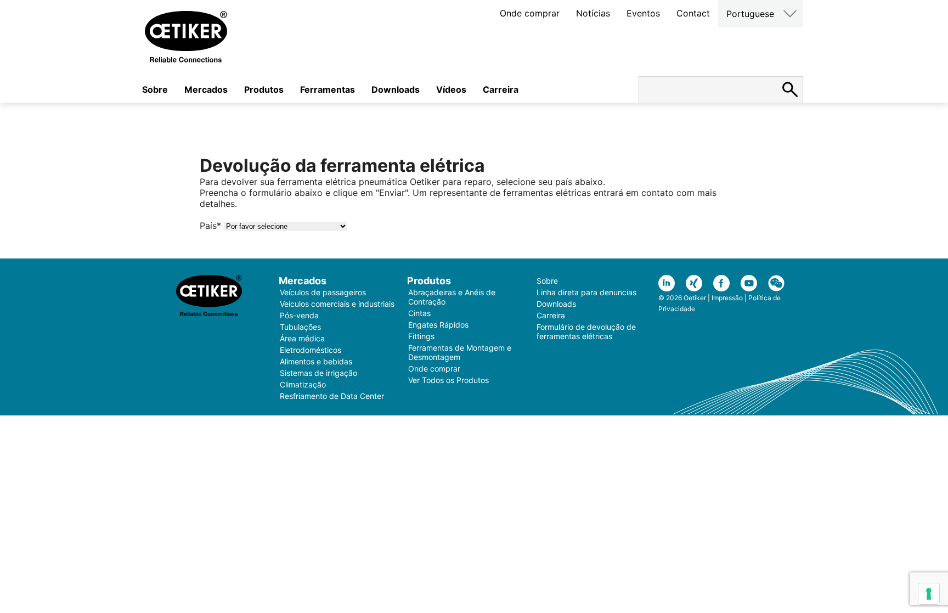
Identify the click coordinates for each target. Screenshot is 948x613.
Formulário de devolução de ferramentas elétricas (586, 331)
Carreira (500, 89)
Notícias (593, 13)
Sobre (155, 89)
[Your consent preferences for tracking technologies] (928, 593)
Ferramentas (327, 89)
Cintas (419, 313)
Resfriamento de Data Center (332, 396)
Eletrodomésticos (310, 350)
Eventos (643, 13)
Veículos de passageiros (323, 292)
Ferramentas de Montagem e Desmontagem (459, 352)
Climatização (303, 384)
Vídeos (451, 89)
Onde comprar (530, 13)
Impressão (727, 298)
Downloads (395, 89)
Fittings (421, 336)
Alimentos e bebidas (316, 361)
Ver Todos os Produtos (448, 380)
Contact (693, 13)
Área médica (302, 338)
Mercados (206, 89)
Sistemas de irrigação (318, 373)
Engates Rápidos (438, 324)
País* (210, 225)
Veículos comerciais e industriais (337, 303)
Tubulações (300, 326)
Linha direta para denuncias (586, 292)
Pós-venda (299, 315)
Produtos (264, 89)
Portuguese (750, 13)
